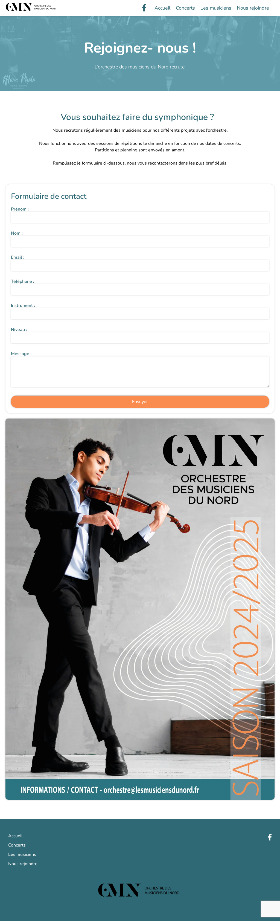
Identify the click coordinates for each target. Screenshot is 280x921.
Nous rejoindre (253, 8)
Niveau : (19, 329)
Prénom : (20, 209)
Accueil (162, 8)
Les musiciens (215, 8)
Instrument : (23, 305)
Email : (17, 257)
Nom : (17, 233)
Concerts (185, 8)
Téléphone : (22, 281)
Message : (21, 354)
